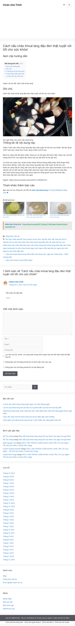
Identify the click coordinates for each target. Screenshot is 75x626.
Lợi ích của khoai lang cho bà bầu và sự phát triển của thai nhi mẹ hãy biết (32, 408)
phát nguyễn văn (9, 443)
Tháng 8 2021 (8, 540)
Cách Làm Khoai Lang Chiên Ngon (19, 260)
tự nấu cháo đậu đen (15, 251)
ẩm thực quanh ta (27, 239)
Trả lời (8, 298)
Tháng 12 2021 (8, 530)
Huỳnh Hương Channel (12, 449)
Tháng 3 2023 (8, 496)
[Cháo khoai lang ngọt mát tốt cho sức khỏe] (13, 208)
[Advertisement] (37, 24)
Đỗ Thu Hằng (8, 436)
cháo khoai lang (49, 245)
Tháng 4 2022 (8, 516)
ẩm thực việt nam (51, 239)
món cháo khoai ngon (26, 248)
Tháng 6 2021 (8, 546)
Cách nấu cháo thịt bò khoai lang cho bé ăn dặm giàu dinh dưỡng (28, 417)
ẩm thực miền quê (13, 239)
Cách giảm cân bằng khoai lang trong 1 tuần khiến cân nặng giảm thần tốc (32, 420)
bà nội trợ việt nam (13, 242)
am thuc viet (39, 239)
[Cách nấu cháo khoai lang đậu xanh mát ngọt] (60, 208)
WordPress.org (8, 609)
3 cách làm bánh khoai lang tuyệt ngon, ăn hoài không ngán (26, 404)
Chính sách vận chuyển (62, 622)
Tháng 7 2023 (8, 483)
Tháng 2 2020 (8, 556)
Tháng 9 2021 (8, 536)
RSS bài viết (7, 602)
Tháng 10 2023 (9, 473)
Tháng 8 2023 (8, 480)
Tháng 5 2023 (8, 490)
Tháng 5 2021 (8, 550)
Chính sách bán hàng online (14, 622)
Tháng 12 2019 (9, 560)
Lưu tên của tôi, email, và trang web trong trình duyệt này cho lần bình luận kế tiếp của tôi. (37, 356)
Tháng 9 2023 (8, 477)
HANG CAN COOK (16, 282)
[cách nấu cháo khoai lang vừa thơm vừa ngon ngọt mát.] (37, 208)
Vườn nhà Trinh (12, 4)
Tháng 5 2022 (8, 513)
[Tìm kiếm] (35, 387)
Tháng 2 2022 (8, 523)
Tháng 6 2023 (8, 486)
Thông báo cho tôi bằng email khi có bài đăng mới (24, 367)
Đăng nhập (7, 599)
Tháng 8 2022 (8, 510)
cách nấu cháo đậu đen (17, 245)
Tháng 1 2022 (8, 526)
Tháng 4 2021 (8, 553)
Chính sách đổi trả (47, 622)
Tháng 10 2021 (9, 533)
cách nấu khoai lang (34, 245)
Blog (4, 576)
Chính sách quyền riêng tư (32, 622)
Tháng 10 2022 (9, 506)
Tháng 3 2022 (8, 520)
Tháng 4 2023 (8, 493)
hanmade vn (12, 248)
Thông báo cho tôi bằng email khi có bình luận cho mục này (28, 362)
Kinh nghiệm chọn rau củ (12, 583)
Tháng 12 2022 (9, 503)
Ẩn (21, 63)
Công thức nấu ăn (13, 236)
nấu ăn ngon (56, 248)
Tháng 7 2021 (8, 543)
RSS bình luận (8, 605)
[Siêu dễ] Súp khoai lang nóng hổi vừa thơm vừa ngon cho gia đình (44, 436)
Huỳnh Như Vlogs (10, 455)
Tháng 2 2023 (8, 500)
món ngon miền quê (42, 248)
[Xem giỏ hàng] (64, 5)
